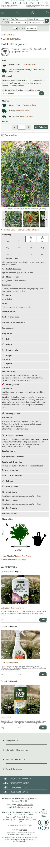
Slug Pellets (6, 717)
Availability (12, 70)
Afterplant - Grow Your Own (12, 608)
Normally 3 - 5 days (22, 111)
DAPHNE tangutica (11, 39)
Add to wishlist (9, 135)
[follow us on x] (46, 830)
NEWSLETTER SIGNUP (20, 783)
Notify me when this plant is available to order (21, 90)
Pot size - (12, 65)
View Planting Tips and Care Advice (17, 556)
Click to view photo (29, 65)
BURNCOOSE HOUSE (19, 792)
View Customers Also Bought (14, 560)
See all (3, 35)
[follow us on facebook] (40, 824)
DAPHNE (10, 35)
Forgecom (23, 830)
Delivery (12, 111)
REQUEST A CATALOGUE (21, 778)
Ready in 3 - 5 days (26, 116)
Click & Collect (14, 116)
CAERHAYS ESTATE (19, 787)
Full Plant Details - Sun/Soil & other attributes (21, 230)
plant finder (31, 28)
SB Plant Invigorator (9, 662)
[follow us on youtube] (40, 830)
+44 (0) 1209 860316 (25, 804)
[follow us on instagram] (46, 824)
